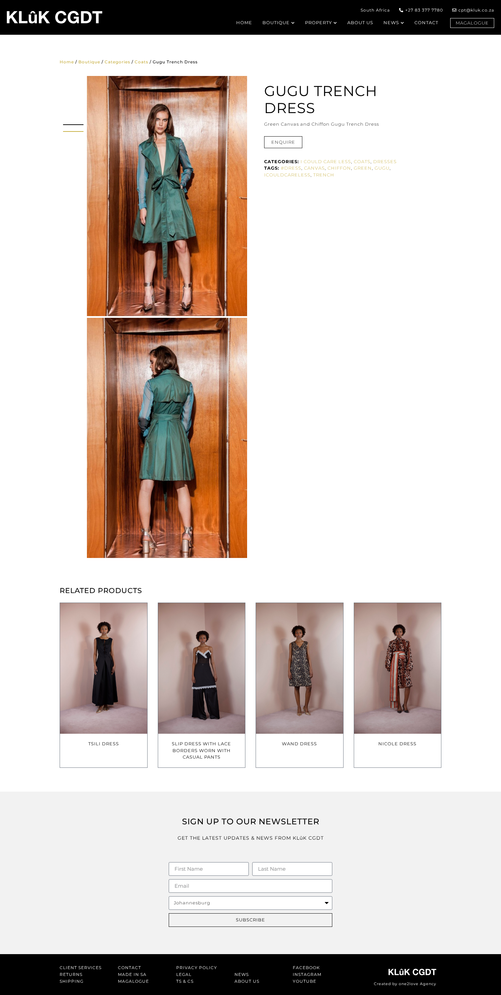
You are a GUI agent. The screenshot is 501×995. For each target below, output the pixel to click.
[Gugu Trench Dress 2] (167, 438)
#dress (291, 168)
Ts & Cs (185, 981)
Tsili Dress (103, 743)
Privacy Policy (196, 967)
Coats (141, 61)
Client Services (81, 967)
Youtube (304, 981)
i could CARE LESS (326, 161)
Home (67, 61)
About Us (246, 981)
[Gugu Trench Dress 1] (167, 196)
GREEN (363, 168)
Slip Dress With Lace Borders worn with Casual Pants (201, 750)
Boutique (89, 61)
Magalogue (133, 981)
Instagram (307, 974)
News (241, 974)
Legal (184, 974)
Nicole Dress (397, 743)
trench (323, 174)
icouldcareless (287, 174)
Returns (71, 974)
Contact (129, 967)
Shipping (72, 981)
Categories (117, 61)
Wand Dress (299, 743)
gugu (382, 168)
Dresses (385, 161)
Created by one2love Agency (405, 983)
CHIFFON (339, 168)
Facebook (306, 967)
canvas (314, 168)
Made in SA (132, 974)
